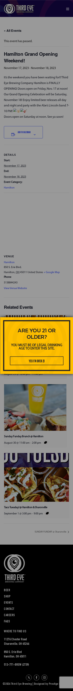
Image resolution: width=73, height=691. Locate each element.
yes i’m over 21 (37, 361)
